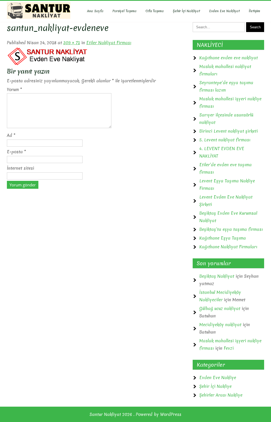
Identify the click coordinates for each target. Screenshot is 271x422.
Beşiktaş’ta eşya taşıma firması (231, 229)
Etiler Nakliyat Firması (108, 43)
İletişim (254, 11)
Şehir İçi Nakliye (215, 386)
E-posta (16, 152)
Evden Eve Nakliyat (224, 11)
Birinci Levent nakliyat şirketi (228, 131)
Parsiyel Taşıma (124, 11)
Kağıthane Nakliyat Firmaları (228, 247)
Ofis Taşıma (155, 11)
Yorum (14, 89)
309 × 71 (71, 43)
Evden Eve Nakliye (217, 377)
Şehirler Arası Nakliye (220, 395)
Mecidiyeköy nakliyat (220, 324)
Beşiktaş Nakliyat (216, 276)
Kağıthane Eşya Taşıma (222, 238)
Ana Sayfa (95, 11)
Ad (11, 135)
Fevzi (229, 348)
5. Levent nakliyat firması (224, 140)
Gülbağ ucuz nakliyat (219, 308)
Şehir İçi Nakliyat (186, 11)
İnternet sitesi (20, 168)
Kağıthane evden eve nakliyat (228, 58)
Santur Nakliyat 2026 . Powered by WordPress (135, 414)
